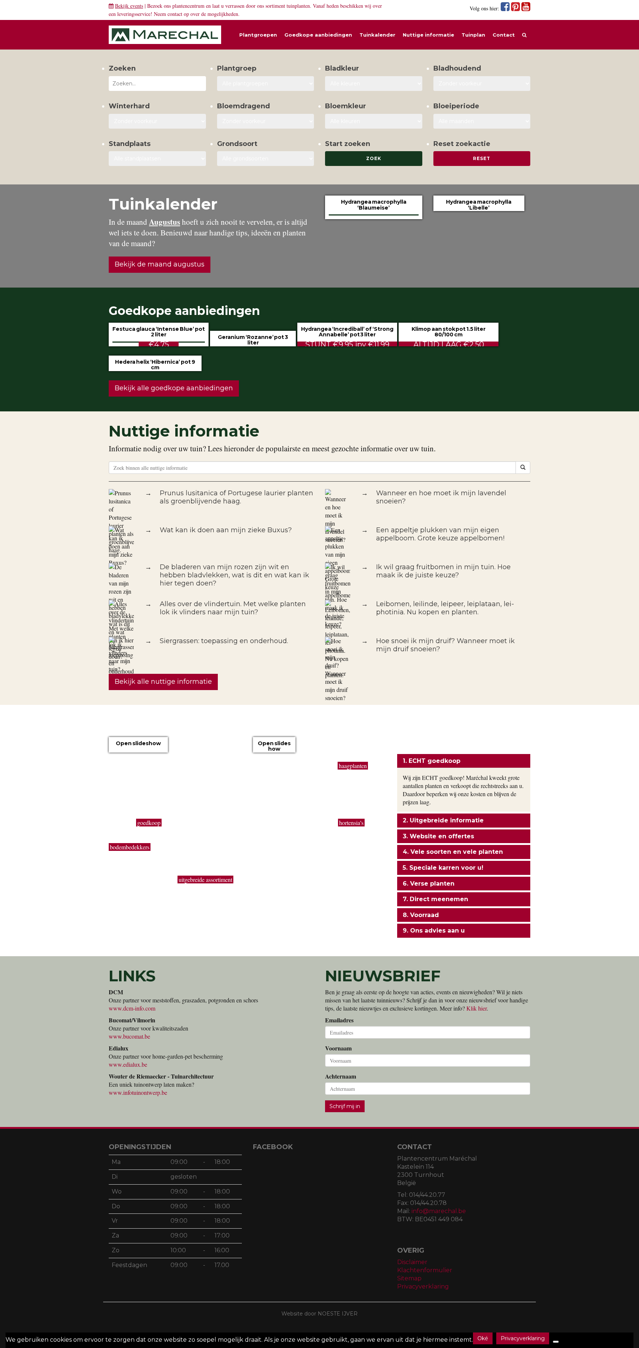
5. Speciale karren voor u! (443, 867)
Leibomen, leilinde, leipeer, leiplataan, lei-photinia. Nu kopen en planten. (445, 608)
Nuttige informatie (428, 35)
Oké (482, 1338)
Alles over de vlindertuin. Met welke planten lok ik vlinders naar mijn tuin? (233, 608)
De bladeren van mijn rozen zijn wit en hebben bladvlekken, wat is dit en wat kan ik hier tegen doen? (234, 575)
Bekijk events (129, 5)
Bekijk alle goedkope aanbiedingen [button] (174, 388)
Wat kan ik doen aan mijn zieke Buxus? (226, 530)
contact (175, 13)
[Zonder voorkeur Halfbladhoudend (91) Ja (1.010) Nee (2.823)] (482, 83)
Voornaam (338, 1048)
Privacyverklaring (423, 1286)
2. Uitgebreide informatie (443, 820)
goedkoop (148, 822)
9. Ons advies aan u (434, 930)
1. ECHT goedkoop (431, 760)
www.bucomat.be (129, 1036)
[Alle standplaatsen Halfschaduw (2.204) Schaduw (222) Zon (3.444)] (157, 158)
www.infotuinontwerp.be (138, 1092)
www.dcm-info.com (132, 1008)
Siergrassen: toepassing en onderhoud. (224, 641)
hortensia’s (351, 822)
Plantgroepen (258, 35)
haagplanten (353, 766)
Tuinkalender (377, 35)
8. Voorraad (421, 915)
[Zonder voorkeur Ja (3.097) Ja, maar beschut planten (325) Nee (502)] (157, 121)
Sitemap (409, 1278)
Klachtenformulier (424, 1270)
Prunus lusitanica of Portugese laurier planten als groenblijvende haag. (236, 497)
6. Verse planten (428, 883)
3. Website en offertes (438, 836)
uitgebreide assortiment (205, 879)
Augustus (164, 221)
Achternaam (340, 1076)
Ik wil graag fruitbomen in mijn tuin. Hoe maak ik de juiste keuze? (443, 571)
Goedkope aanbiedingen (318, 35)
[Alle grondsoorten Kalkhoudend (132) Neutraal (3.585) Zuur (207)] (265, 158)
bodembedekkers (129, 847)
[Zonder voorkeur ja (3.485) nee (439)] (265, 121)
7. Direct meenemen (435, 899)
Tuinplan (473, 35)
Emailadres (339, 1020)
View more (138, 752)
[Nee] (556, 1342)
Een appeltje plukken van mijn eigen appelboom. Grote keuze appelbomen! (440, 534)
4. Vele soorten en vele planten (453, 851)
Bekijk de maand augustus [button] (159, 264)
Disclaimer (412, 1262)
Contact (504, 35)
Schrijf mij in (344, 1106)
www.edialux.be (128, 1064)
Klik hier (476, 1008)
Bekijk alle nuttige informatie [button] (163, 682)
